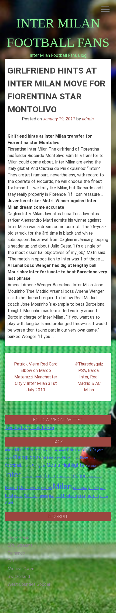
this (51, 496)
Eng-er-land (18, 537)
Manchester (29, 488)
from (27, 466)
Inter (13, 474)
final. (75, 457)
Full (34, 466)
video (104, 496)
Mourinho (80, 488)
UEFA (82, 496)
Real (9, 495)
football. (13, 465)
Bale (70, 450)
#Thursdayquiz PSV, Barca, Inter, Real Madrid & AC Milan (89, 376)
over (102, 488)
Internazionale (32, 476)
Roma (18, 496)
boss (8, 457)
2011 (49, 450)
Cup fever (17, 529)
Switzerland (19, 576)
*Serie (31, 449)
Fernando (16, 553)
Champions (25, 457)
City (57, 457)
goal (42, 465)
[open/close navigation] (105, 9)
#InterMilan (14, 450)
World (9, 502)
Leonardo (94, 476)
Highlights (72, 465)
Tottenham (66, 495)
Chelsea (46, 457)
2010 (41, 450)
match (46, 488)
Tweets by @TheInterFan (29, 427)
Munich (93, 488)
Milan (62, 486)
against (60, 450)
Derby (66, 457)
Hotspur (91, 466)
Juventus (63, 476)
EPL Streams (20, 545)
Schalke (30, 496)
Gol (11, 560)
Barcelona (83, 450)
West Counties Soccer (29, 584)
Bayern (98, 450)
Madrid (11, 487)
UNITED (93, 496)
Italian (49, 475)
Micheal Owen (21, 568)
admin (88, 118)
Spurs (43, 496)
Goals (53, 465)
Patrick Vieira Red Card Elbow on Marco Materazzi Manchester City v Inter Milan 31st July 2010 (35, 376)
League (79, 475)
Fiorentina (87, 457)
